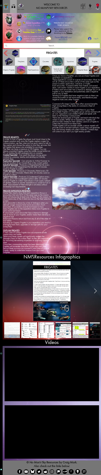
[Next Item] (95, 291)
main (34, 39)
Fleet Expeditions (33, 70)
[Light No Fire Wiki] (77, 471)
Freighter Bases (83, 70)
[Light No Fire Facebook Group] (71, 471)
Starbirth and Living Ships (58, 70)
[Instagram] (51, 471)
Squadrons (70, 61)
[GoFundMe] (64, 471)
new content (31, 41)
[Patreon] (58, 471)
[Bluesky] (32, 471)
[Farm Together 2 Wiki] (84, 471)
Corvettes (46, 61)
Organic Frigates (8, 70)
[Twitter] (39, 471)
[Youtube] (26, 471)
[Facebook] (19, 471)
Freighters (21, 61)
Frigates (94, 61)
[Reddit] (45, 471)
